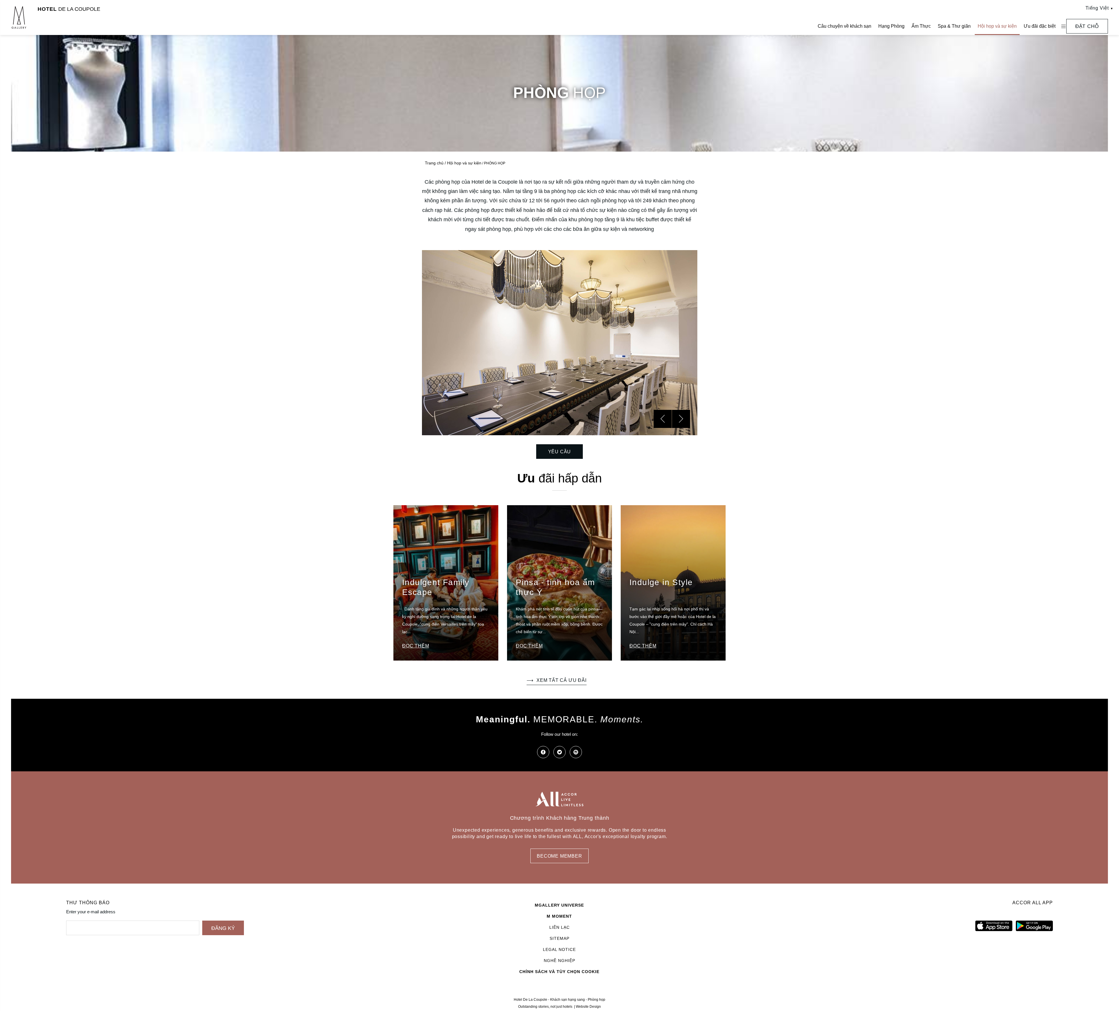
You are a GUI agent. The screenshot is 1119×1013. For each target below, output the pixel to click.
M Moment (559, 916)
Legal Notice (559, 949)
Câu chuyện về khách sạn (844, 26)
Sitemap (559, 938)
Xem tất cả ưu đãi (561, 680)
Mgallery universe (559, 905)
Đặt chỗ (1087, 26)
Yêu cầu (559, 451)
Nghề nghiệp (559, 960)
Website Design (588, 1007)
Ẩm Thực (921, 26)
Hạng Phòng (891, 26)
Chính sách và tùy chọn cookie (559, 971)
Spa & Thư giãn (954, 26)
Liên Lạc (559, 927)
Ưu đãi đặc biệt (1039, 26)
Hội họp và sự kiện (997, 26)
